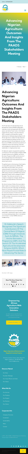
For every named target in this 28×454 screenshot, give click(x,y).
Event (11, 272)
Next (24, 66)
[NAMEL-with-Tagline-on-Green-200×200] (14, 334)
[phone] (25, 446)
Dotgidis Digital (5, 437)
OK (23, 451)
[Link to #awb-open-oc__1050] (25, 10)
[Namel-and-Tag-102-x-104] (5, 5)
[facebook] (11, 446)
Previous (19, 66)
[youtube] (18, 446)
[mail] (23, 446)
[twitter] (13, 446)
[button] (3, 263)
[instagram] (16, 446)
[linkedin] (20, 446)
